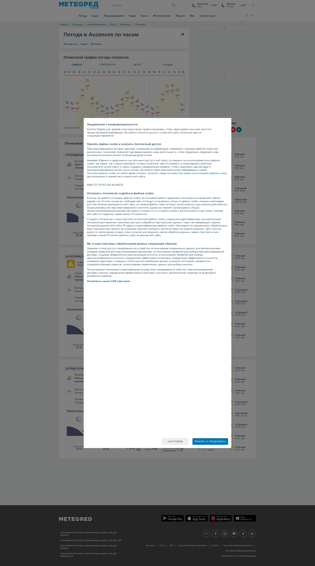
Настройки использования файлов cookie (203, 173)
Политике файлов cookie (101, 173)
